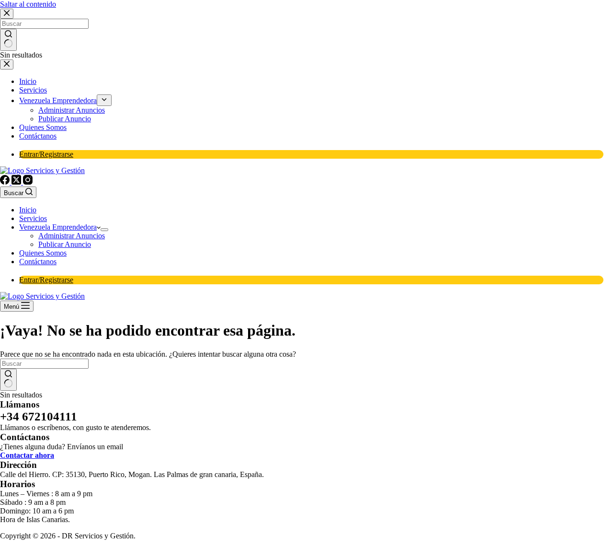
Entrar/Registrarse (46, 280)
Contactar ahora (27, 455)
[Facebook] (5, 182)
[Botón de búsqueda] (8, 380)
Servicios (33, 218)
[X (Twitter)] (17, 182)
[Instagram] (28, 182)
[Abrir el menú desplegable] (104, 229)
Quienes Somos (43, 253)
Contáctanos (38, 261)
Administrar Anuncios (71, 236)
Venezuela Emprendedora (58, 227)
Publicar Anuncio (64, 244)
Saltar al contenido (28, 4)
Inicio (27, 210)
